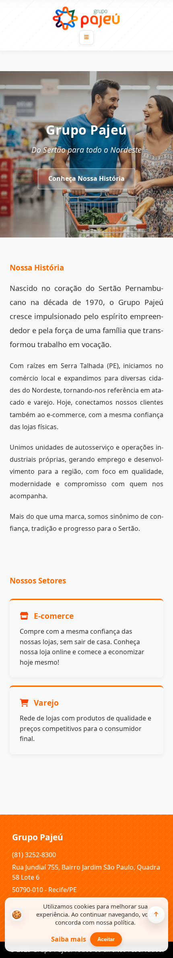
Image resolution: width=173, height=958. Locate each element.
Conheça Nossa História (86, 178)
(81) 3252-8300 (34, 854)
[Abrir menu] (86, 37)
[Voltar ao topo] (156, 914)
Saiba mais (68, 939)
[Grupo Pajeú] (86, 18)
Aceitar (106, 939)
